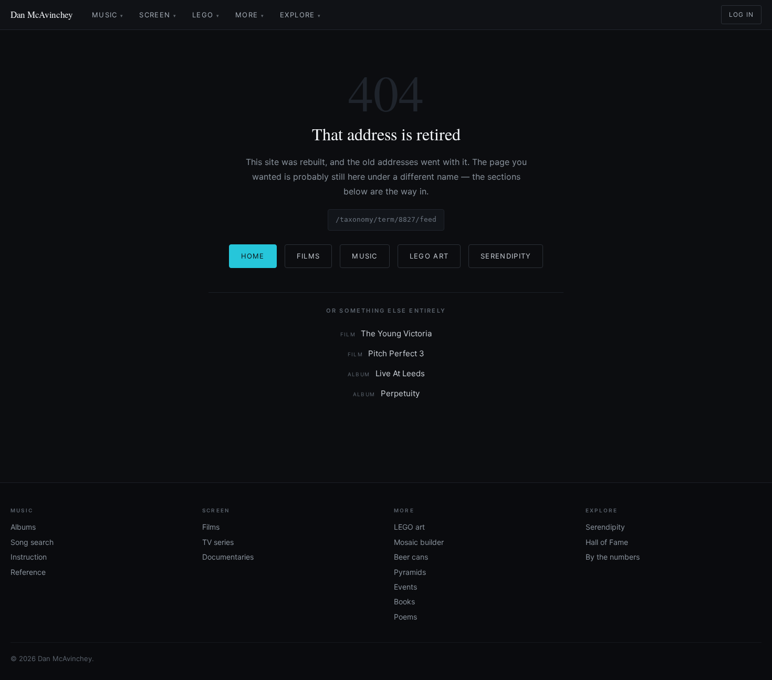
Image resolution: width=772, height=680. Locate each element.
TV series (218, 542)
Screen (157, 15)
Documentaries (228, 556)
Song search (32, 542)
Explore (300, 15)
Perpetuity (386, 393)
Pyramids (410, 572)
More (249, 15)
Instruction (29, 556)
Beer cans (411, 556)
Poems (405, 616)
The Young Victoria (386, 333)
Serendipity (506, 256)
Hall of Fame (607, 542)
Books (404, 601)
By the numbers (613, 556)
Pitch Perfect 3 (386, 353)
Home (253, 256)
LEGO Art (429, 256)
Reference (28, 572)
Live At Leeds (386, 373)
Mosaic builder (419, 542)
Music (107, 15)
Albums (23, 526)
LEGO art (409, 526)
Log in (741, 14)
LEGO (206, 15)
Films (308, 256)
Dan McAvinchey (42, 14)
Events (405, 586)
